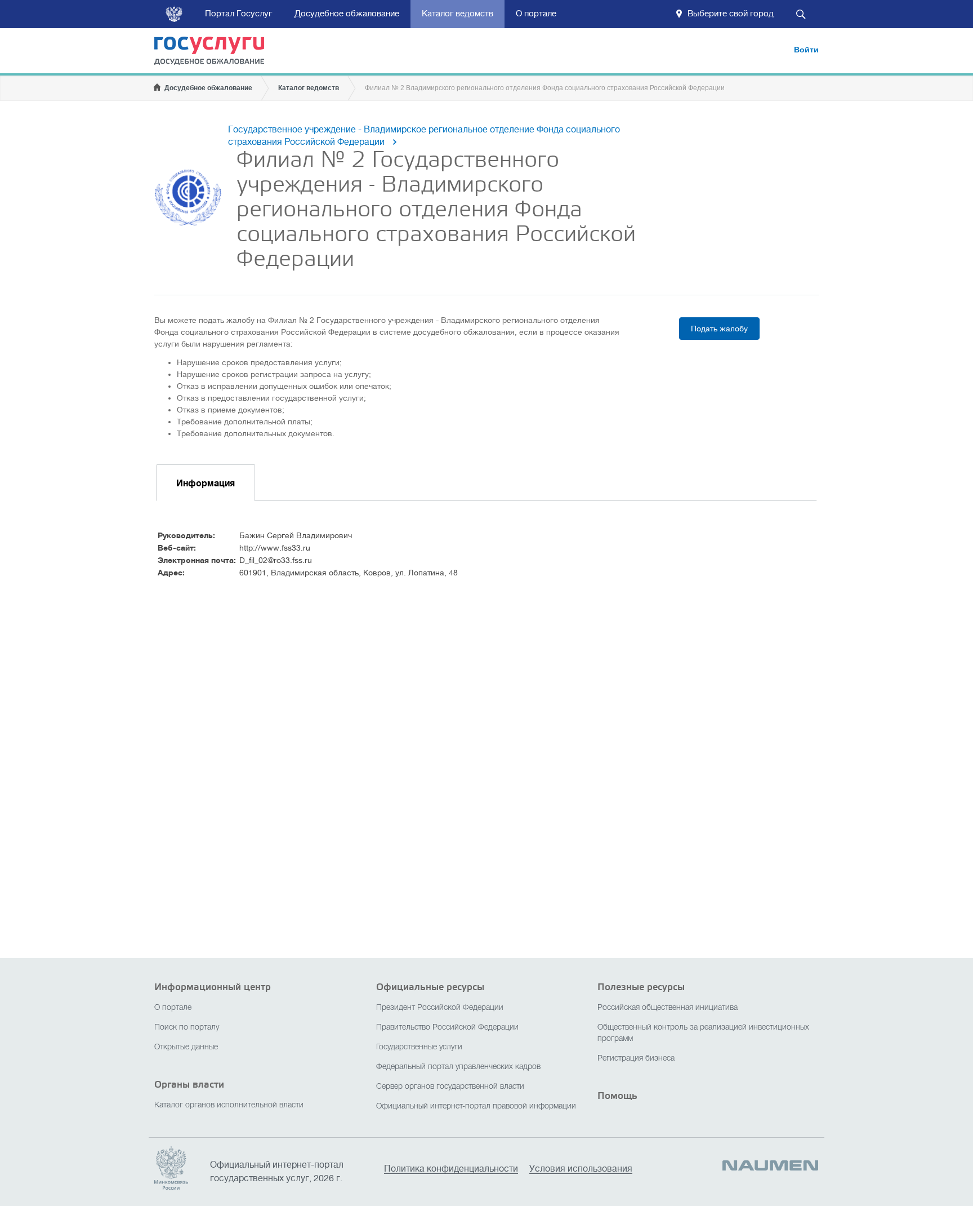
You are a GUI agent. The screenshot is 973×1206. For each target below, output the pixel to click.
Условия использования (580, 1169)
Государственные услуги (419, 1047)
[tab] (205, 482)
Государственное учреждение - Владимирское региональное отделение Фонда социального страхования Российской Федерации (424, 136)
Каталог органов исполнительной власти (228, 1105)
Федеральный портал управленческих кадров (458, 1067)
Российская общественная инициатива (667, 1008)
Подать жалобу (719, 328)
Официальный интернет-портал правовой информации (476, 1106)
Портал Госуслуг (238, 14)
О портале (536, 14)
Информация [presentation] (205, 483)
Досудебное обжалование (346, 14)
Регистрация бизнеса (636, 1058)
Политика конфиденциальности (451, 1169)
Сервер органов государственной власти (450, 1086)
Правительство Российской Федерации (447, 1027)
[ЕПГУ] (216, 53)
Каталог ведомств (457, 14)
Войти (806, 49)
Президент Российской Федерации (439, 1008)
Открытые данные (186, 1047)
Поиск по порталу (186, 1027)
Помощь (617, 1095)
